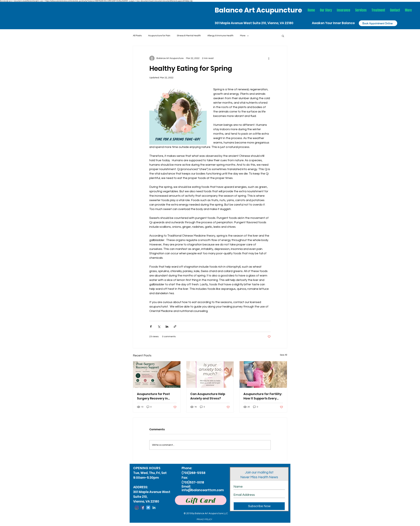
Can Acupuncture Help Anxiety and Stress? (207, 396)
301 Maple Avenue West (233, 23)
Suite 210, (259, 23)
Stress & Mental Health (189, 35)
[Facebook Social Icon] (142, 507)
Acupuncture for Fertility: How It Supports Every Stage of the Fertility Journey (262, 396)
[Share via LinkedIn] (166, 326)
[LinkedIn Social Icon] (154, 507)
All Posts (137, 35)
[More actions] (269, 58)
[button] (361, 10)
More (242, 35)
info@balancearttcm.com (203, 490)
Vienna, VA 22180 (280, 23)
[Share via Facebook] (150, 326)
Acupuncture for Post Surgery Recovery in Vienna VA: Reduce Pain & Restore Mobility (156, 396)
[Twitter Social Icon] (148, 507)
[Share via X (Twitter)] (158, 326)
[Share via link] (175, 326)
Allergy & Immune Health (220, 35)
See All (283, 355)
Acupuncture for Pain (159, 35)
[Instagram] (137, 507)
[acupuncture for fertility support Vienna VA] (263, 374)
